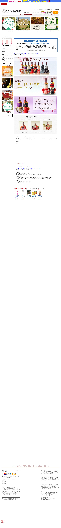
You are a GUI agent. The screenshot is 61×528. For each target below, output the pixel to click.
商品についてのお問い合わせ (21, 166)
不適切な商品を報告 (29, 166)
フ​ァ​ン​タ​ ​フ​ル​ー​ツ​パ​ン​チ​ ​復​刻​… (17, 196)
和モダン (29, 53)
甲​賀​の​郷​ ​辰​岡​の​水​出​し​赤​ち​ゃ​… (40, 196)
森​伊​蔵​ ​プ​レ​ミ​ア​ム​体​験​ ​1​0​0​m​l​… (29, 196)
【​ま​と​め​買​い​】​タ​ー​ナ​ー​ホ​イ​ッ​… (23, 196)
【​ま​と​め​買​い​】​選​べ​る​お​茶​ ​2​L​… (34, 196)
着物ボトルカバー (24, 53)
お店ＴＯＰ (16, 53)
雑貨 (19, 53)
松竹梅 (37, 53)
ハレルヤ (33, 53)
